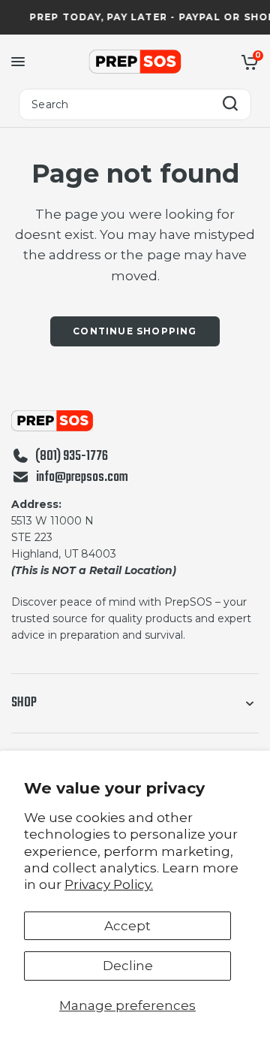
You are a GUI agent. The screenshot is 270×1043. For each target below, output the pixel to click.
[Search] (230, 104)
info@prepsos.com (82, 477)
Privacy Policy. (108, 884)
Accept (127, 925)
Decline (128, 965)
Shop (24, 703)
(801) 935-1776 (71, 456)
